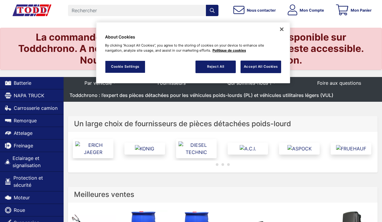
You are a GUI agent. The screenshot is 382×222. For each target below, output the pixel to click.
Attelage (23, 133)
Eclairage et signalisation (27, 161)
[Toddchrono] (32, 10)
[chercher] (212, 10)
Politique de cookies (229, 50)
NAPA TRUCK (29, 95)
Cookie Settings (125, 66)
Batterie (22, 83)
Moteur (22, 198)
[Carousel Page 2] (222, 164)
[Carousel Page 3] (228, 164)
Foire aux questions (339, 83)
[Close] (281, 29)
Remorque (25, 121)
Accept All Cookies (261, 66)
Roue (19, 210)
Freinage (23, 146)
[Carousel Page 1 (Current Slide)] (217, 164)
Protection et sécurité (28, 181)
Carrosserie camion (36, 108)
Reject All (215, 66)
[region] (193, 52)
